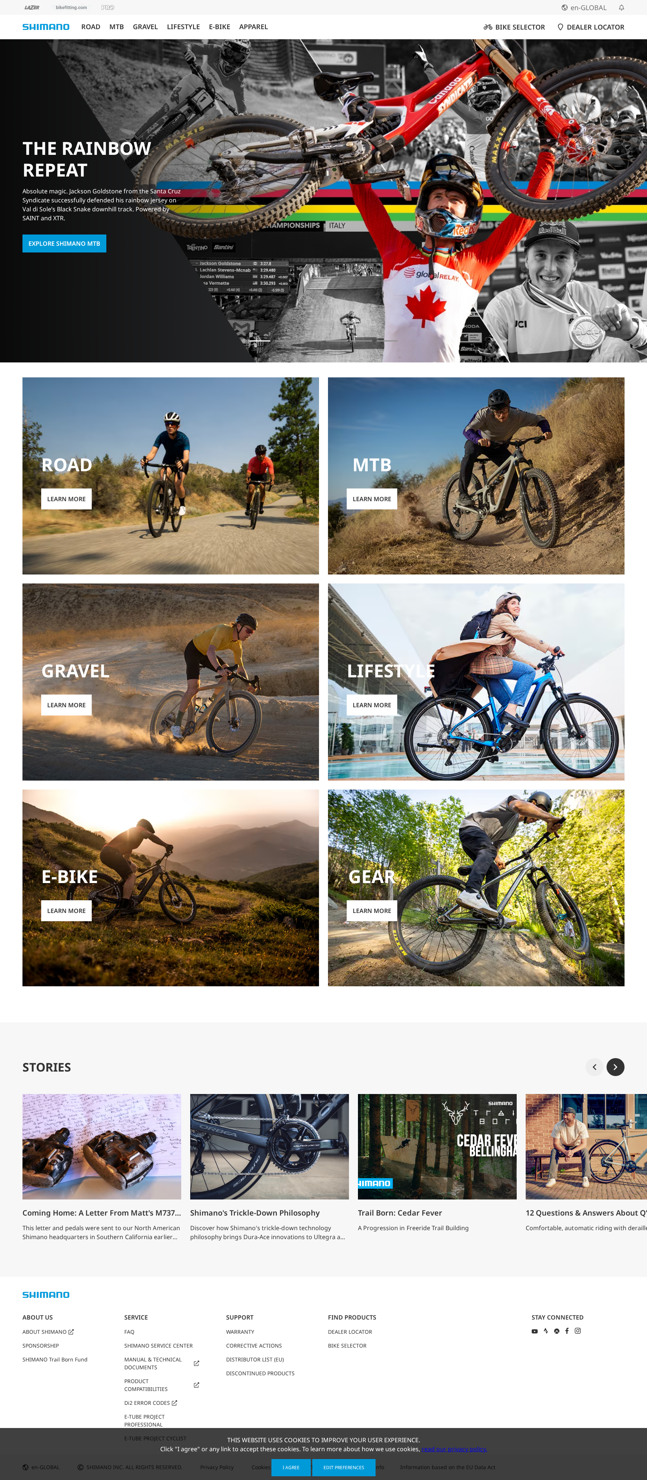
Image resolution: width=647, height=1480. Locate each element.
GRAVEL (145, 26)
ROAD (90, 26)
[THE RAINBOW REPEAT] (259, 341)
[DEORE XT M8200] (336, 341)
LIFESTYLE (183, 26)
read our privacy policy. (454, 1449)
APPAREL (253, 26)
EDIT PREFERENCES (344, 1467)
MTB (116, 26)
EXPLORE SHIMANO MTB (64, 243)
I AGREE (291, 1467)
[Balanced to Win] (310, 341)
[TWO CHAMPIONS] (285, 341)
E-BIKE (219, 26)
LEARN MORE (66, 499)
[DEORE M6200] (361, 341)
